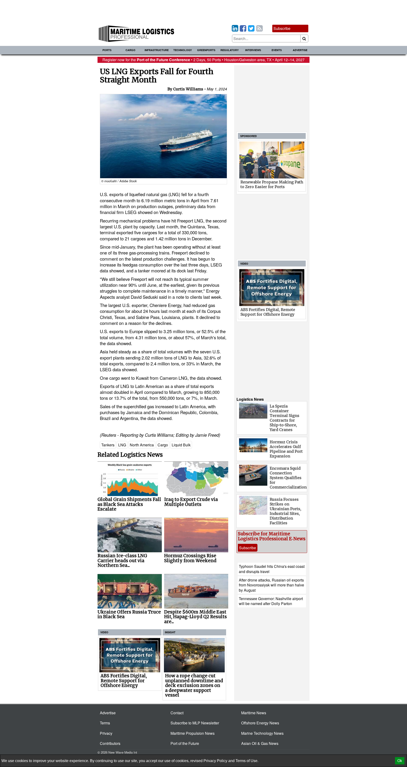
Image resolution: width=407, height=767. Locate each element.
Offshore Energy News (260, 723)
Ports (106, 50)
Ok (399, 761)
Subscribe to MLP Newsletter (195, 723)
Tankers (107, 445)
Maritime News (253, 712)
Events (277, 50)
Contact (177, 712)
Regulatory (229, 50)
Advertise (300, 50)
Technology (182, 50)
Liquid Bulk (181, 445)
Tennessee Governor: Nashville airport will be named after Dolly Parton (271, 601)
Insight (170, 632)
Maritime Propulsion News (193, 733)
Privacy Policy (215, 761)
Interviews (253, 50)
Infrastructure (157, 50)
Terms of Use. (247, 761)
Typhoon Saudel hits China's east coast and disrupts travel (272, 569)
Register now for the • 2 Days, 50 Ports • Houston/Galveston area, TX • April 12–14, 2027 (203, 59)
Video (104, 632)
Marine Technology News (262, 733)
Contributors (110, 743)
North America (142, 445)
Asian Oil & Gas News (259, 743)
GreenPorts (206, 50)
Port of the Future (185, 743)
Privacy (106, 733)
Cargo (130, 50)
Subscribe (281, 28)
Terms (105, 723)
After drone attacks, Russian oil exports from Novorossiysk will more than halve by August (271, 585)
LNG (122, 445)
